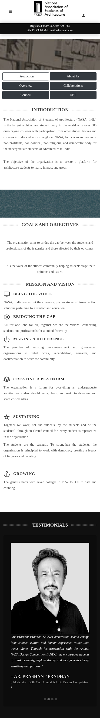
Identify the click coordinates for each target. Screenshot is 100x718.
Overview (25, 85)
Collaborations (73, 85)
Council (25, 95)
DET (73, 95)
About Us (73, 76)
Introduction (25, 76)
